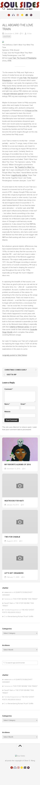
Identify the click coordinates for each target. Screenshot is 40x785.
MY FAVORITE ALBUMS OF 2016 (17, 464)
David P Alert (8, 603)
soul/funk (6, 36)
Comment (8, 389)
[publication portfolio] (26, 15)
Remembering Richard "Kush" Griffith (20, 616)
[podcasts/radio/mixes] (13, 15)
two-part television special (13, 94)
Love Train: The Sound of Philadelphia (22, 58)
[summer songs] (22, 15)
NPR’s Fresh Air (10, 88)
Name (7, 404)
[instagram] (18, 15)
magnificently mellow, (19, 175)
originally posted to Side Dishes (15, 355)
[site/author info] (9, 15)
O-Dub (29, 34)
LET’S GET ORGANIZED (14, 573)
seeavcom (8, 592)
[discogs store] (31, 15)
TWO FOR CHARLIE (12, 537)
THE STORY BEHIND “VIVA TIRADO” (25, 599)
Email (23, 404)
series (19, 327)
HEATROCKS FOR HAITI (14, 501)
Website (7, 411)
